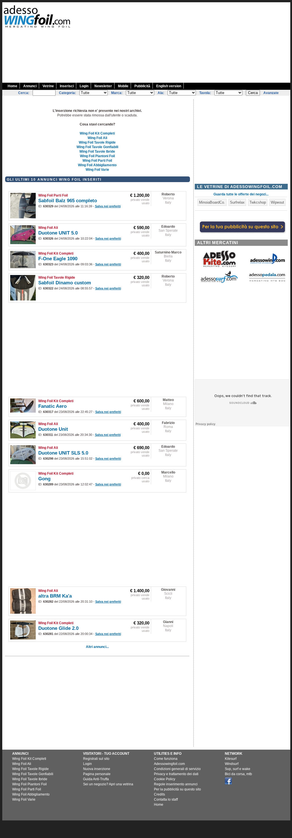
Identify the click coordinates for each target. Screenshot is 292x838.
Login (84, 86)
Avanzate (271, 93)
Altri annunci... (97, 647)
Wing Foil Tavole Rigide (97, 142)
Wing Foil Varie (97, 170)
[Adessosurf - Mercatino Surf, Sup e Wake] (219, 282)
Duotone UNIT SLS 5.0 (63, 453)
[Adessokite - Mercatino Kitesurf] (219, 268)
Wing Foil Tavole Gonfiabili (97, 147)
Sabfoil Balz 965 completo (67, 200)
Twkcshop (257, 202)
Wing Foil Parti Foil (97, 161)
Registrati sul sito (96, 759)
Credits (159, 794)
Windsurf (231, 764)
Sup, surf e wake (237, 769)
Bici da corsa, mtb (238, 774)
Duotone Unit (53, 429)
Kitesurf (230, 759)
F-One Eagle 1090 (57, 258)
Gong (44, 478)
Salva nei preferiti (108, 206)
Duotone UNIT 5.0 (58, 233)
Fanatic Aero (52, 406)
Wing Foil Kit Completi (97, 133)
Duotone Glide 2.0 (58, 628)
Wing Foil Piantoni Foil (97, 156)
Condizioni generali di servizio (177, 769)
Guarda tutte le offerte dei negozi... (240, 194)
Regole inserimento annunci (176, 784)
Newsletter (103, 86)
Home (12, 86)
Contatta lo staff (166, 799)
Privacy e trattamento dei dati (176, 774)
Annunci (30, 86)
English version (168, 86)
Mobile (123, 86)
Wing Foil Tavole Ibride (97, 151)
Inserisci (67, 86)
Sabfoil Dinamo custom (64, 282)
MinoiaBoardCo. (212, 202)
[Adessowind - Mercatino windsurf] (267, 263)
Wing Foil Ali (97, 138)
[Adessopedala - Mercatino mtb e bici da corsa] (267, 282)
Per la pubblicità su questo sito (177, 789)
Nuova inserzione (96, 769)
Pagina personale (97, 774)
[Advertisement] (189, 42)
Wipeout (277, 202)
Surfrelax (237, 202)
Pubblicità (142, 86)
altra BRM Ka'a (55, 596)
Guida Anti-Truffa (96, 779)
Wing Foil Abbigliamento (97, 165)
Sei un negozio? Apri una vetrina (108, 784)
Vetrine (48, 86)
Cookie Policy (164, 779)
